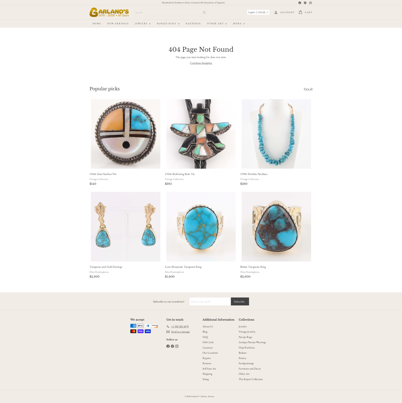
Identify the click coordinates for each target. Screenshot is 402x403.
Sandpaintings (246, 363)
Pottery (242, 358)
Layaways (208, 347)
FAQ (205, 337)
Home (97, 23)
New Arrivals (118, 23)
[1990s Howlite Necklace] (276, 143)
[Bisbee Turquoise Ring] (276, 236)
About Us (208, 326)
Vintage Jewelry (247, 331)
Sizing (206, 379)
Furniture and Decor (250, 368)
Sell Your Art (209, 368)
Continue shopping (201, 63)
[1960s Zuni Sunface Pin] (126, 143)
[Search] (204, 12)
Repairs (207, 358)
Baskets (242, 352)
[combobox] (170, 12)
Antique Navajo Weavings (252, 342)
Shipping (207, 373)
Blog (205, 331)
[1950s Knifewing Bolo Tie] (201, 143)
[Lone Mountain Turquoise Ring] (201, 236)
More (237, 23)
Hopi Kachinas (247, 347)
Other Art (216, 23)
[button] (258, 12)
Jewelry (141, 23)
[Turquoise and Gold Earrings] (126, 236)
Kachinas (193, 23)
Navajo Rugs (167, 23)
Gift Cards (208, 342)
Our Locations (210, 352)
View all (308, 89)
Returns (207, 363)
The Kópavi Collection (251, 379)
